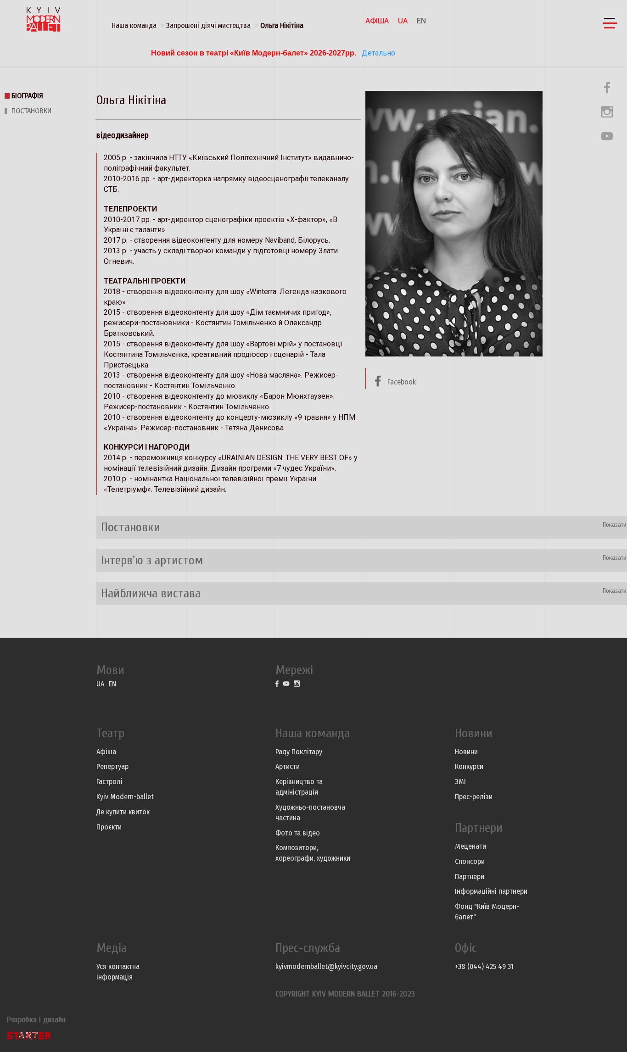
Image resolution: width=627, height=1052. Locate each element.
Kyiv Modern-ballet (125, 796)
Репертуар (112, 766)
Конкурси (469, 766)
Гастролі (109, 781)
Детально (377, 53)
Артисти (287, 766)
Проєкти (109, 827)
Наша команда (134, 25)
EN (421, 21)
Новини (466, 751)
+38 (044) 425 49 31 (484, 966)
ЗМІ (460, 781)
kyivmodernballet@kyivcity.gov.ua (326, 966)
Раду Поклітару (298, 751)
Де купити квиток (123, 811)
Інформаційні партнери (491, 891)
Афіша (377, 21)
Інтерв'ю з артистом (152, 560)
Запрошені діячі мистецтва (208, 25)
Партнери (469, 876)
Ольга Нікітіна (281, 25)
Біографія (27, 95)
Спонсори (470, 861)
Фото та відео (297, 833)
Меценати (470, 846)
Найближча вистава (151, 593)
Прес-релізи (474, 796)
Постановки (31, 110)
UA (403, 21)
